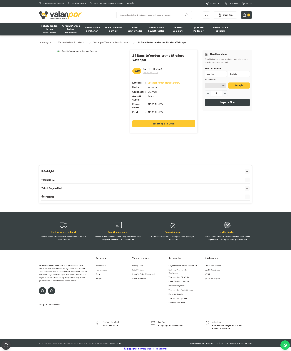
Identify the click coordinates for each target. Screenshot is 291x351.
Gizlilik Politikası (139, 278)
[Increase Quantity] (225, 93)
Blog (98, 274)
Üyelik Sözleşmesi (212, 270)
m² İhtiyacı (210, 80)
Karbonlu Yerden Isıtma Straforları (179, 271)
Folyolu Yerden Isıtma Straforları (183, 266)
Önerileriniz (47, 197)
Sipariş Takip (137, 266)
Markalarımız (101, 270)
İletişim (99, 278)
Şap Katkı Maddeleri (177, 303)
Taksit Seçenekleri (51, 188)
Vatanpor (152, 87)
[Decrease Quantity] (208, 93)
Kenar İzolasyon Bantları (179, 281)
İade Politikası (138, 270)
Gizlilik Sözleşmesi (213, 266)
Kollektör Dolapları (176, 294)
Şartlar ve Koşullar (213, 278)
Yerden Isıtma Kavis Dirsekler (181, 290)
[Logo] (60, 15)
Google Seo (44, 305)
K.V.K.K (207, 274)
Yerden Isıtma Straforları (179, 277)
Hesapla (238, 85)
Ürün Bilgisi (47, 171)
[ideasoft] (130, 348)
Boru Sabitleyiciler (176, 286)
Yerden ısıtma (115, 343)
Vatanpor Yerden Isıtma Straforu (164, 83)
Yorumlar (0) (48, 180)
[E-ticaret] (145, 349)
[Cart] (246, 15)
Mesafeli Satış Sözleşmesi (143, 274)
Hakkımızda (101, 266)
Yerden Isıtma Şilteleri (178, 298)
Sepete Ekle (227, 102)
